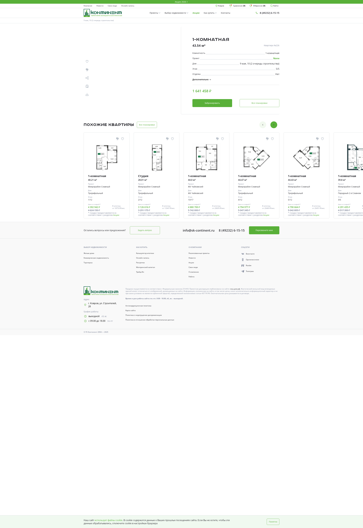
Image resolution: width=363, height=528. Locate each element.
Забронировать (212, 103)
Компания (88, 6)
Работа (191, 277)
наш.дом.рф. (235, 289)
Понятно (273, 521)
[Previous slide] (262, 124)
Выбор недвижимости (176, 12)
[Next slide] (273, 124)
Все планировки (259, 103)
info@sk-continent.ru (199, 230)
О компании (194, 272)
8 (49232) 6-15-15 (232, 230)
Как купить (209, 12)
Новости (100, 6)
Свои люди (112, 6)
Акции (196, 12)
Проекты (154, 12)
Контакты (225, 12)
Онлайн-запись (127, 6)
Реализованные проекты (199, 253)
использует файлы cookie (108, 520)
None (276, 58)
